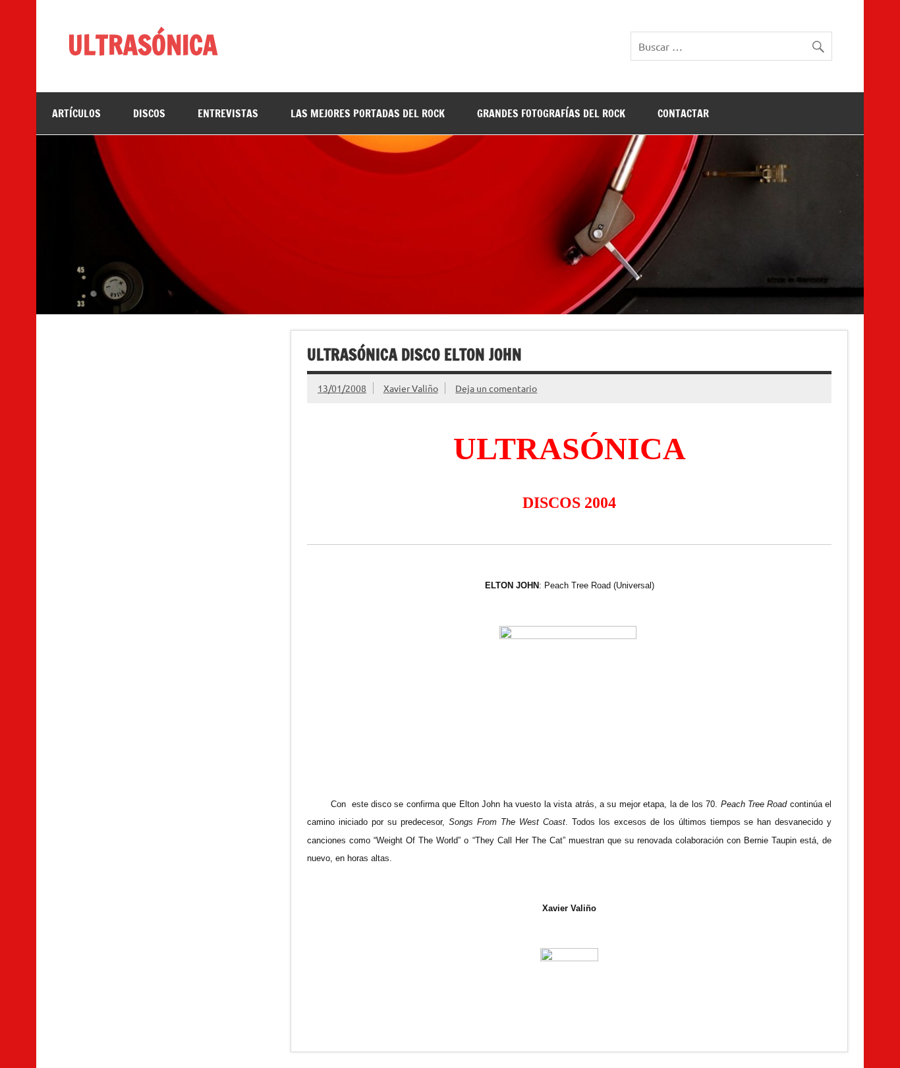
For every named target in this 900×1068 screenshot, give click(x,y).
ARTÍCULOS (76, 113)
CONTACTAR (683, 113)
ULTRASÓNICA (142, 44)
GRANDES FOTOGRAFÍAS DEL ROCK (551, 113)
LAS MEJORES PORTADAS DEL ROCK (368, 113)
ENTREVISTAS (228, 113)
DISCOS (149, 113)
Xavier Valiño (410, 388)
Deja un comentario (496, 388)
